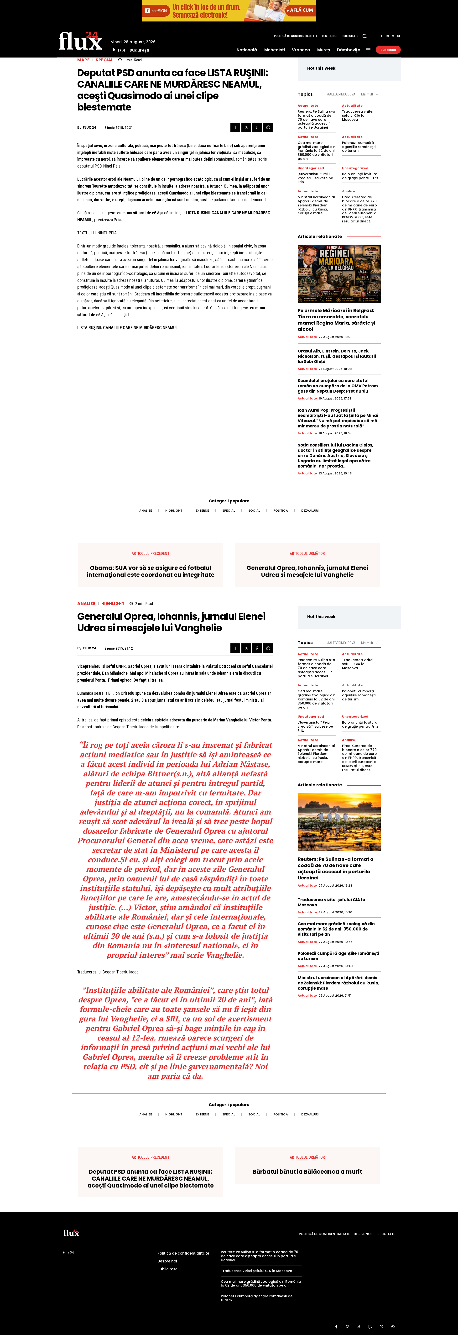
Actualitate (308, 105)
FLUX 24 (89, 128)
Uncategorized (311, 168)
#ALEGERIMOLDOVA (341, 94)
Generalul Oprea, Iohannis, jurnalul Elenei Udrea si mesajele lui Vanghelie (307, 571)
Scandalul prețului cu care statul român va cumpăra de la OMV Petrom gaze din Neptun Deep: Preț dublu (338, 386)
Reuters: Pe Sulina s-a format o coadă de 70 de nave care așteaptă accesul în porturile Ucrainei (316, 119)
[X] (393, 36)
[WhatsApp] (268, 127)
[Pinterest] (257, 127)
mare (83, 60)
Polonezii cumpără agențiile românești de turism (358, 146)
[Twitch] (370, 1327)
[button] (364, 36)
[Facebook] (382, 36)
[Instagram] (387, 36)
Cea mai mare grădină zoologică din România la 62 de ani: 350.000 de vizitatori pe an (316, 150)
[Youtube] (399, 36)
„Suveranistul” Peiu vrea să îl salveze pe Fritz (315, 178)
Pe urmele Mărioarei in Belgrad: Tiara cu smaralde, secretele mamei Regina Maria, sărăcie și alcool (336, 319)
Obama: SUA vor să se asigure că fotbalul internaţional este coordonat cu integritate (150, 571)
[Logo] (80, 40)
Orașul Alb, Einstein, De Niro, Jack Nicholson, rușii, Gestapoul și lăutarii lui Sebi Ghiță (337, 356)
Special (104, 60)
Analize (348, 191)
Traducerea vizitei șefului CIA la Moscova (357, 115)
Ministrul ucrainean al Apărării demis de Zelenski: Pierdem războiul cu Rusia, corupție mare (316, 205)
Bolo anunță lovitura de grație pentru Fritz (360, 176)
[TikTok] (359, 1327)
